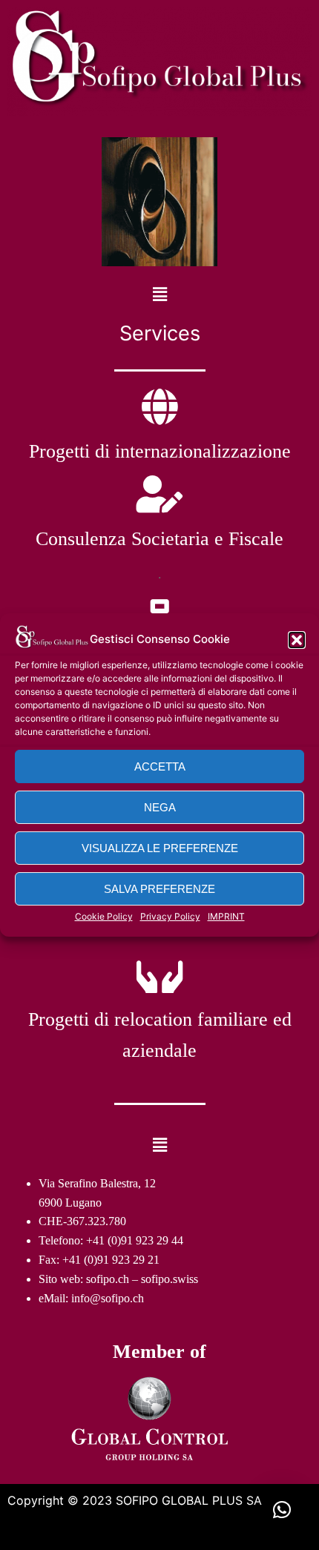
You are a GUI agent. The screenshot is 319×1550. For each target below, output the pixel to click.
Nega (160, 807)
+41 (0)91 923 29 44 (134, 1240)
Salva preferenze (159, 889)
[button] (296, 640)
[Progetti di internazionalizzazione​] (159, 406)
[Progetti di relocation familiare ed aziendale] (159, 974)
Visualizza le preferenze (160, 848)
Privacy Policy (170, 916)
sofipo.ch (107, 1279)
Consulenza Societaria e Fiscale (159, 539)
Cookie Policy (104, 916)
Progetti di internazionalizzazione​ (160, 451)
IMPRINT (226, 916)
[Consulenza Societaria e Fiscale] (159, 493)
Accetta (159, 766)
